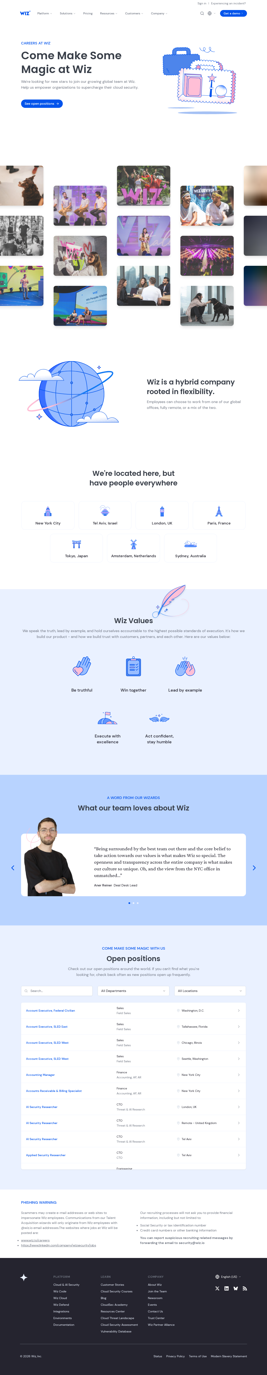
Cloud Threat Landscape (117, 1318)
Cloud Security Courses (116, 1291)
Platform (43, 13)
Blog (103, 1298)
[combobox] (133, 991)
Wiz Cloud (60, 1298)
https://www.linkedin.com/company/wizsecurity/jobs (58, 1245)
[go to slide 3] (138, 903)
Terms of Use (198, 1356)
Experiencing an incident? (228, 3)
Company (157, 13)
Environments (62, 1318)
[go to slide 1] (129, 903)
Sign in (202, 3)
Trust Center (156, 1318)
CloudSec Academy (114, 1305)
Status (158, 1356)
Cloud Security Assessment (119, 1325)
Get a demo (232, 13)
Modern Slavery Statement (229, 1356)
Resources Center (113, 1311)
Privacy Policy (175, 1356)
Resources (107, 13)
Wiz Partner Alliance (161, 1325)
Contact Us (155, 1311)
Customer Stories (112, 1285)
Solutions (66, 13)
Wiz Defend (61, 1305)
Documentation (63, 1325)
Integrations (61, 1311)
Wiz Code (59, 1291)
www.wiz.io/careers (35, 1240)
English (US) (229, 1277)
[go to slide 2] (133, 903)
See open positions (39, 103)
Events (152, 1305)
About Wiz (155, 1285)
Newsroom (155, 1298)
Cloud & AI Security (66, 1285)
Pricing (88, 13)
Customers (132, 13)
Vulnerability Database (116, 1331)
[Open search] (202, 13)
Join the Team (157, 1291)
